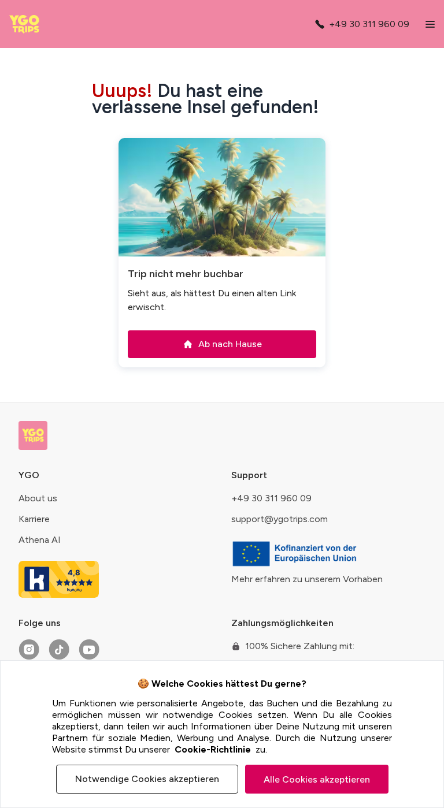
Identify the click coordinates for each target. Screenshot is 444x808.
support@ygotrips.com (279, 518)
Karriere (34, 518)
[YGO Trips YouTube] (89, 649)
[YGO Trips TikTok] (59, 649)
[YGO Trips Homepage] (27, 24)
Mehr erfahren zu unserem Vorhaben (307, 579)
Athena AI (39, 539)
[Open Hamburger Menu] (430, 24)
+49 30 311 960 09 (271, 498)
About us (37, 498)
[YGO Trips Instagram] (28, 649)
